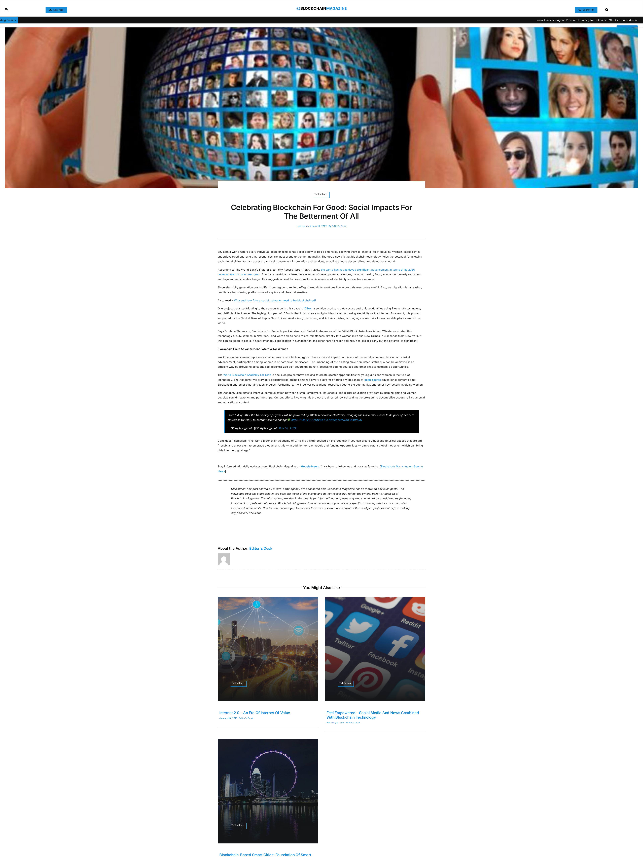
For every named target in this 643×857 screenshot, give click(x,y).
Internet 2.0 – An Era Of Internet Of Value (254, 713)
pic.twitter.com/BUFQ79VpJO (343, 420)
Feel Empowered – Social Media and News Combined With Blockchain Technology (373, 715)
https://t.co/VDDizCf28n (307, 420)
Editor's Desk (339, 226)
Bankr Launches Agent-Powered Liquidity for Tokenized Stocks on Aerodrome (486, 20)
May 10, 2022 (288, 428)
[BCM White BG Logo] (321, 7)
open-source (372, 379)
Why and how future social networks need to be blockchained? (275, 300)
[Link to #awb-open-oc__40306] (6, 10)
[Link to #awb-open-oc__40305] (620, 10)
